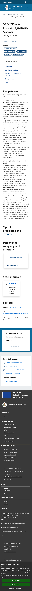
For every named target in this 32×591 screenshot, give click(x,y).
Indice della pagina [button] (11, 61)
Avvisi (5, 493)
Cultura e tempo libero (10, 452)
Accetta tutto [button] (16, 580)
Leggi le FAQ (7, 549)
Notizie (6, 488)
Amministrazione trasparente (12, 560)
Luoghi (6, 501)
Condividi (6, 41)
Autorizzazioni (8, 479)
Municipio (12, 283)
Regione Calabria (7, 2)
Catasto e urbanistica (10, 458)
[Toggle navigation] (3, 7)
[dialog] (16, 576)
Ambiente (7, 474)
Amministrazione (13, 15)
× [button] (30, 563)
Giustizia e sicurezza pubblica (12, 469)
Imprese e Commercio (10, 455)
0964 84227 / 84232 (15, 308)
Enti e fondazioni (9, 433)
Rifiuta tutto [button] (16, 584)
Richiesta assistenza (10, 552)
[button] (16, 588)
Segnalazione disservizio (11, 546)
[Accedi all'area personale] (25, 2)
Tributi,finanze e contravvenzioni (13, 471)
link (7, 577)
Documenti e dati (9, 441)
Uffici (21, 15)
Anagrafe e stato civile (10, 449)
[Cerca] (28, 7)
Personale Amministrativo (11, 438)
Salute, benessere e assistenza (13, 477)
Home (3, 15)
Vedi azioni (15, 41)
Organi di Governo (9, 425)
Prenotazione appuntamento (12, 543)
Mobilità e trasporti (9, 460)
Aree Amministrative (10, 427)
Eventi (6, 504)
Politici (6, 435)
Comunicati (7, 491)
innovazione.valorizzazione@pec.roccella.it (15, 313)
